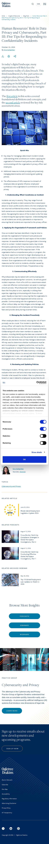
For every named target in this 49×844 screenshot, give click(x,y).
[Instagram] (18, 828)
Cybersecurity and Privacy (11, 486)
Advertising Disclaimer (9, 803)
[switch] (43, 429)
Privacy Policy (6, 808)
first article (12, 96)
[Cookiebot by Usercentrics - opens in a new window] (36, 382)
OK (24, 459)
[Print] (9, 56)
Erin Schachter (9, 50)
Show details (37, 452)
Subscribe (5, 784)
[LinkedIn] (10, 828)
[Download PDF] (3, 56)
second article (13, 102)
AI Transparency (7, 812)
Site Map (5, 789)
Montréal (23, 472)
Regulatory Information (9, 798)
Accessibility (6, 794)
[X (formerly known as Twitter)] (3, 828)
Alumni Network (7, 780)
